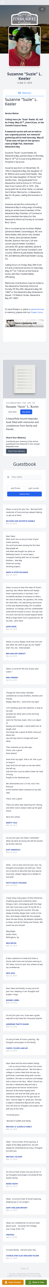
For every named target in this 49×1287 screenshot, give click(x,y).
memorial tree (37, 309)
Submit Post (24, 494)
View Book (12, 412)
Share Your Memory (16, 451)
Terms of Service (31, 1276)
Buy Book (26, 412)
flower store (37, 312)
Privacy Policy (17, 1276)
